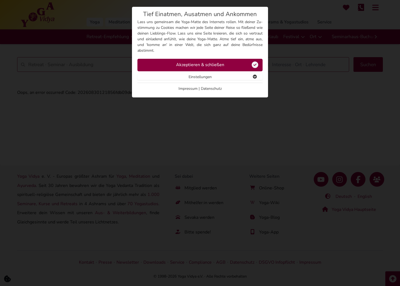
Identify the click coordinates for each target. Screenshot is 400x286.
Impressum (188, 88)
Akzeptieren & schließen (200, 65)
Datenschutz (211, 88)
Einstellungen (200, 76)
